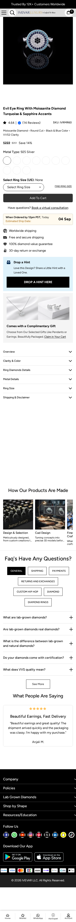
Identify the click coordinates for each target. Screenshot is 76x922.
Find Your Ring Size (15, 829)
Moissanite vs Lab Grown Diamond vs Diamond (34, 860)
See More (38, 684)
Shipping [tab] (37, 570)
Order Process (12, 841)
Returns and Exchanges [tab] (38, 581)
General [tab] (16, 570)
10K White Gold (17, 160)
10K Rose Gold (36, 160)
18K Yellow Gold (17, 170)
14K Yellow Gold (56, 160)
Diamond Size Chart (16, 848)
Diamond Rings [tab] (38, 602)
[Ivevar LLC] (36, 13)
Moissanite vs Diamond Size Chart (25, 854)
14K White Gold (46, 160)
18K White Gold (7, 170)
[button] (5, 123)
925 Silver (7, 160)
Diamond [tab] (53, 591)
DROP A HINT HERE (38, 282)
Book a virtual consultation (50, 208)
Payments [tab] (59, 570)
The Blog (8, 823)
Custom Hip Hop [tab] (27, 591)
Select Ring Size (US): (19, 180)
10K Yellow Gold (26, 160)
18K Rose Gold (26, 170)
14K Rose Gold (65, 160)
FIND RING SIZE (63, 186)
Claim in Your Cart (55, 336)
